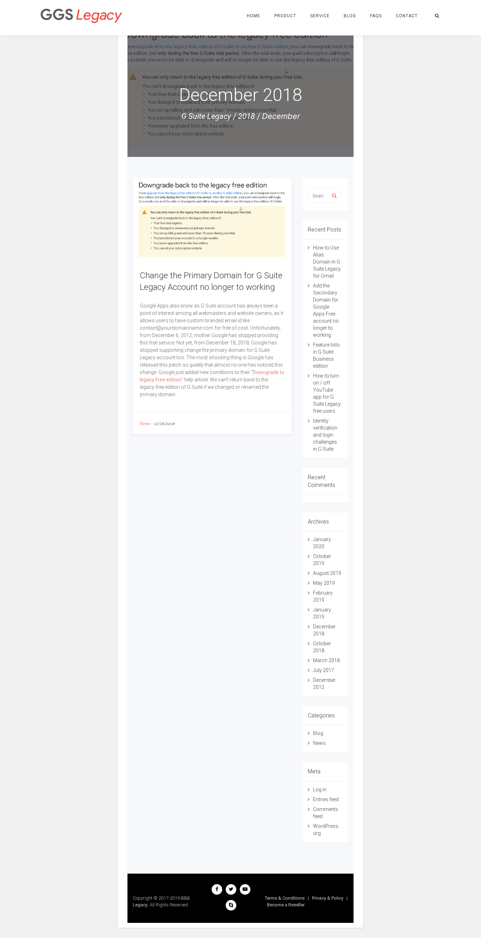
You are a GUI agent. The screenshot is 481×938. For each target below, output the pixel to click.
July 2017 (323, 670)
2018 (246, 116)
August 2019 (327, 573)
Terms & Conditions (285, 898)
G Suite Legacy (206, 116)
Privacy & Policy (327, 898)
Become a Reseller (286, 904)
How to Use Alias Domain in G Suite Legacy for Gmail (327, 262)
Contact (407, 15)
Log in (319, 789)
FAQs (376, 15)
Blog (350, 15)
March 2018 (326, 660)
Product (285, 15)
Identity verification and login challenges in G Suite (325, 435)
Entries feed (326, 799)
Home (253, 15)
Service (320, 15)
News (145, 423)
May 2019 (324, 583)
